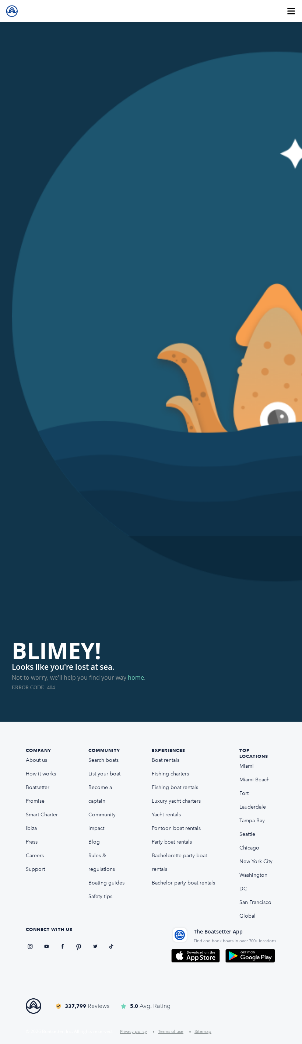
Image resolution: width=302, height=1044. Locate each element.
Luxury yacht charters (176, 801)
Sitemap (202, 1031)
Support (35, 869)
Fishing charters (170, 774)
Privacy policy (133, 1031)
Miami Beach (254, 780)
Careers (35, 855)
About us (36, 760)
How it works (41, 774)
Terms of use (170, 1031)
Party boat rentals (172, 842)
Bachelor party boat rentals (183, 883)
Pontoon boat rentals (176, 828)
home (136, 677)
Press (32, 842)
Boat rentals (165, 760)
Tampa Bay (252, 820)
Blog (94, 842)
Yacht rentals (166, 815)
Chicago (249, 848)
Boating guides (106, 883)
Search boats (103, 760)
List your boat (104, 774)
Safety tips (100, 896)
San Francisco (255, 902)
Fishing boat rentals (175, 787)
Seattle (247, 834)
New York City (256, 861)
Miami (246, 766)
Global (247, 916)
